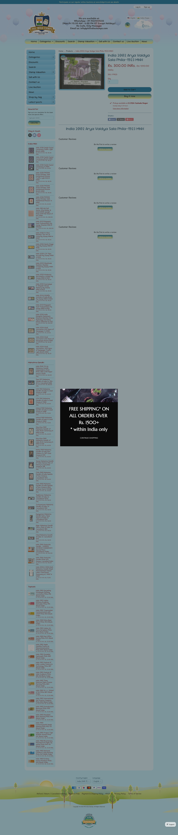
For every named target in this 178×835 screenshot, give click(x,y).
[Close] (115, 391)
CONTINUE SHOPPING (89, 438)
